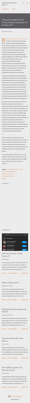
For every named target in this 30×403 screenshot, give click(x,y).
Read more (24, 273)
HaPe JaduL (5, 8)
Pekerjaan (5, 171)
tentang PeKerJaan (8, 176)
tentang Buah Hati (8, 174)
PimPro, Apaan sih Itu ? (11, 282)
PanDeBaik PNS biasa (9, 4)
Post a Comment (12, 273)
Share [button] (4, 178)
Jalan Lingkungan (12, 169)
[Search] (23, 3)
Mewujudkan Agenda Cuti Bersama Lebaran (12, 368)
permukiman (12, 171)
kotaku (20, 169)
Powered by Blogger (16, 396)
